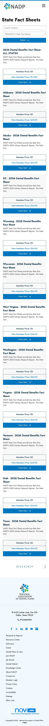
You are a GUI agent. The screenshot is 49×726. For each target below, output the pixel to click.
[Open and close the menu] (36, 6)
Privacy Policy (11, 684)
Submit (22, 40)
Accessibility (11, 692)
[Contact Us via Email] (37, 629)
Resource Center (13, 639)
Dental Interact (12, 664)
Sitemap (9, 696)
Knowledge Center (13, 668)
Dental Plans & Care (14, 651)
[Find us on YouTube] (31, 629)
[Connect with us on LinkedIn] (21, 629)
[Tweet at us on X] (16, 629)
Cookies (9, 688)
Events (8, 647)
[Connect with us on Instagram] (26, 629)
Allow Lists (10, 700)
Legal (24, 722)
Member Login (12, 680)
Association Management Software (25, 714)
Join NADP (10, 655)
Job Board (10, 660)
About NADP (11, 672)
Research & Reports (14, 635)
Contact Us (10, 676)
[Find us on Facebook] (11, 629)
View (22, 82)
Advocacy (10, 643)
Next (45, 567)
